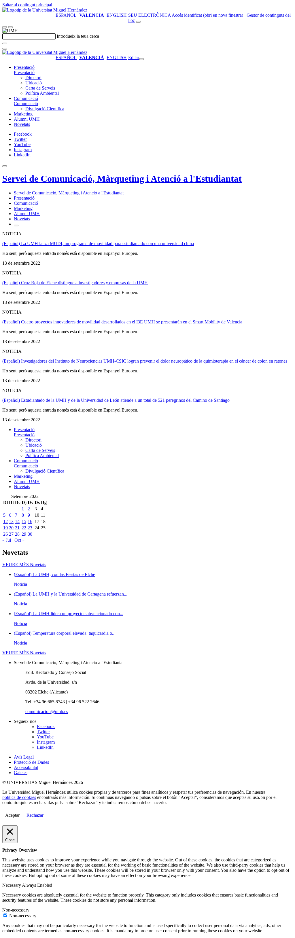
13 (11, 521)
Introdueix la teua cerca (78, 36)
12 (5, 521)
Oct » (19, 540)
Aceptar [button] (12, 815)
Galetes (20, 772)
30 (30, 534)
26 (5, 534)
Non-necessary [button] (15, 909)
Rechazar (35, 815)
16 (30, 521)
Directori (33, 77)
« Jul (6, 540)
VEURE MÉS (24, 564)
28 (17, 534)
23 (30, 527)
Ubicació (33, 82)
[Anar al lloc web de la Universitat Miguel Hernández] (44, 9)
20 (11, 527)
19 (5, 527)
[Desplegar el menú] (10, 27)
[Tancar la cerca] (4, 49)
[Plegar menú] (141, 59)
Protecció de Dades (31, 762)
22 (24, 527)
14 (17, 521)
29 (24, 534)
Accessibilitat (26, 767)
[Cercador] (138, 22)
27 (11, 534)
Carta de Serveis (40, 88)
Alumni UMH (27, 119)
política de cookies (19, 797)
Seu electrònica (149, 15)
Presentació (24, 67)
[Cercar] (4, 43)
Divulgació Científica (44, 108)
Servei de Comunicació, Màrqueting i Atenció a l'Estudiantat (122, 178)
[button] (24, 72)
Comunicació (26, 98)
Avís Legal (24, 757)
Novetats (22, 124)
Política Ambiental (42, 93)
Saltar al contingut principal (27, 4)
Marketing (23, 113)
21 (17, 527)
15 (24, 521)
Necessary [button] (12, 885)
